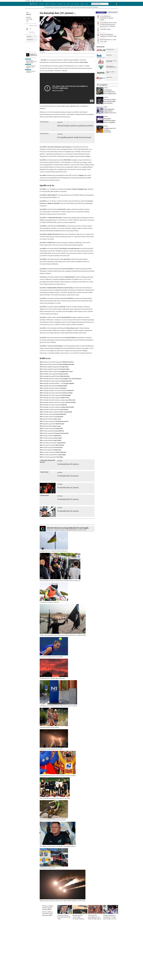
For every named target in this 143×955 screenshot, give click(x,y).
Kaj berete (101, 12)
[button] (25, 4)
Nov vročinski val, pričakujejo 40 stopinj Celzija (106, 17)
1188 (42, 0)
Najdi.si (35, 0)
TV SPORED (27, 0)
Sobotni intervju (76, 7)
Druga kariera (84, 7)
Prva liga (63, 7)
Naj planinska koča (49, 7)
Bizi (31, 0)
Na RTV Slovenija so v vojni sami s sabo (108, 40)
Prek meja (90, 7)
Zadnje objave (112, 12)
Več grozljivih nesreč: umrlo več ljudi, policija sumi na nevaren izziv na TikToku (108, 24)
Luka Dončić (57, 7)
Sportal (28, 14)
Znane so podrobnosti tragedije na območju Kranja (108, 35)
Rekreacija (96, 7)
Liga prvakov (69, 7)
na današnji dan (30, 39)
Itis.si (39, 0)
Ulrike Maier (29, 36)
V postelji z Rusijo (105, 29)
